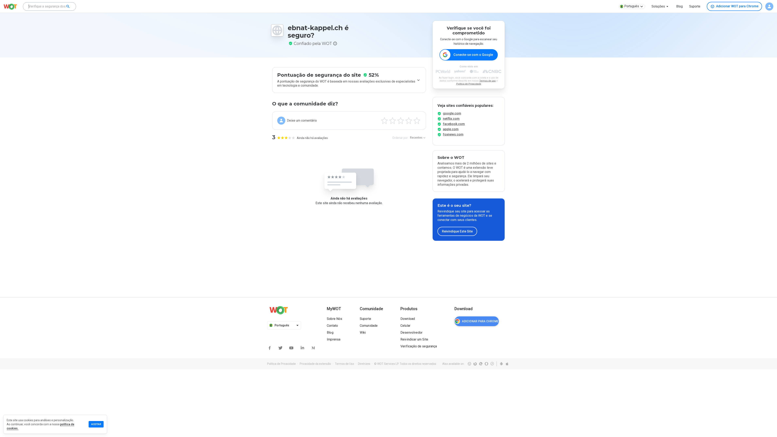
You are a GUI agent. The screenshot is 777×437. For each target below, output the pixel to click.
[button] (660, 6)
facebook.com (454, 124)
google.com (452, 113)
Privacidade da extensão (315, 363)
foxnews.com (453, 134)
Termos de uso (487, 81)
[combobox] (49, 6)
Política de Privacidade (468, 84)
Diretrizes (364, 363)
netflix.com (451, 119)
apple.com (451, 129)
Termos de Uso (344, 363)
